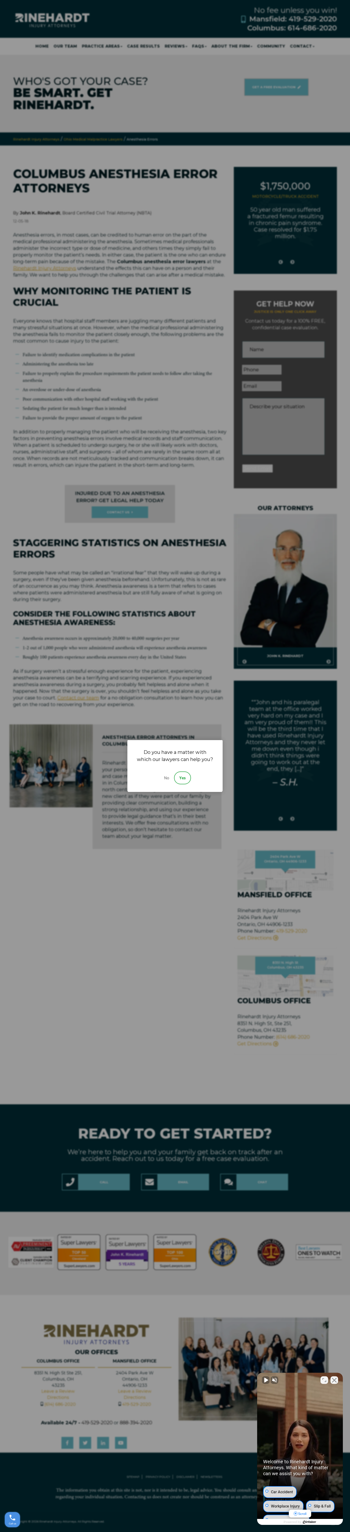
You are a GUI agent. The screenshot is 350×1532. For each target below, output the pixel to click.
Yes (182, 778)
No (166, 778)
